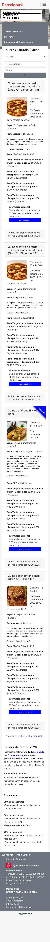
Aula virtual (23, 854)
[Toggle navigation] (44, 4)
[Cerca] (25, 75)
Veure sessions (25, 220)
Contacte (8, 854)
